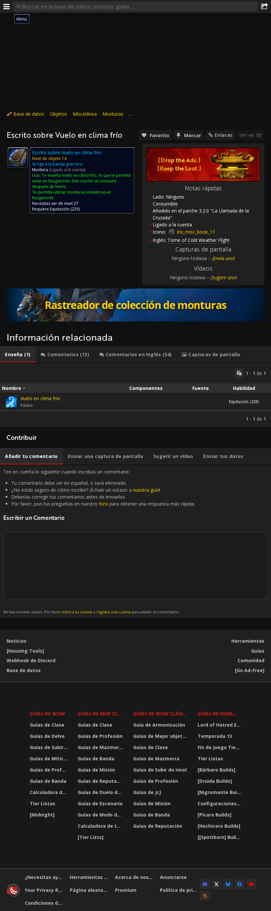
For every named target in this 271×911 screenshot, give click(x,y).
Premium (125, 890)
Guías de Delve (47, 736)
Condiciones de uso (45, 903)
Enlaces (223, 135)
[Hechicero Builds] (219, 826)
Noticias (16, 641)
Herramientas (247, 641)
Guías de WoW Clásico (161, 713)
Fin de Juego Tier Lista (220, 747)
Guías (257, 651)
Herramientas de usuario (90, 877)
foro (103, 504)
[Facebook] (240, 884)
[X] (216, 884)
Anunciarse (173, 877)
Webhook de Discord (31, 660)
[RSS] (205, 896)
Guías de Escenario (100, 803)
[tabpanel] (135, 395)
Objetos (58, 114)
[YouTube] (251, 884)
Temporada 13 (215, 736)
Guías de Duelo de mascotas (101, 792)
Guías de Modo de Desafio (101, 815)
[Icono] (18, 157)
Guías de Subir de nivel (49, 747)
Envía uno (223, 258)
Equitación (59, 209)
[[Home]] (13, 895)
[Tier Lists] (90, 837)
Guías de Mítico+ (49, 758)
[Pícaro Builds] (214, 815)
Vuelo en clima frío (40, 398)
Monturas (112, 114)
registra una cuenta (114, 611)
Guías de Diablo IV (220, 713)
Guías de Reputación (101, 781)
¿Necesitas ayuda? (45, 877)
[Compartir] (264, 6)
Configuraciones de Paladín (220, 803)
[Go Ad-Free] (249, 670)
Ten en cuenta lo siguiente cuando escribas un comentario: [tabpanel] (99, 541)
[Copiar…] (239, 373)
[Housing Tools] (25, 651)
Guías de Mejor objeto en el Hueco (161, 736)
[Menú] (6, 6)
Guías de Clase (47, 725)
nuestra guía (146, 490)
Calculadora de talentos (49, 792)
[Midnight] (42, 815)
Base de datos (28, 114)
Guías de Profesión (49, 770)
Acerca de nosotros (135, 877)
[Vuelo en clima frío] (11, 402)
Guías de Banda (48, 781)
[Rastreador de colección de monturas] (135, 305)
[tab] (18, 354)
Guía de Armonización (159, 725)
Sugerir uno (224, 277)
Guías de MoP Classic (101, 713)
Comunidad (251, 660)
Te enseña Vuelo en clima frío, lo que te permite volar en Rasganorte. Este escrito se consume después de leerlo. (81, 180)
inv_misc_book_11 (195, 232)
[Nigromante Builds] (220, 792)
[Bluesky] (228, 884)
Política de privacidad (180, 890)
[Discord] (205, 884)
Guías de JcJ (147, 792)
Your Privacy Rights (45, 890)
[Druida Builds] (215, 781)
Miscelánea (85, 114)
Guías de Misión (96, 770)
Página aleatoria (89, 890)
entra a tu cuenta (77, 611)
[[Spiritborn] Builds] (220, 837)
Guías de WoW (47, 713)
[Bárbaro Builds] (216, 770)
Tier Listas (42, 803)
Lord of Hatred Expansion (220, 725)
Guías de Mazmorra (101, 747)
